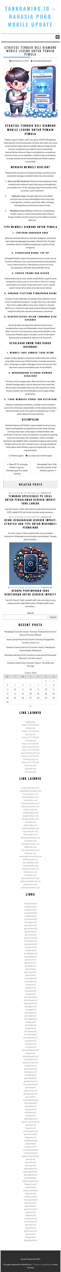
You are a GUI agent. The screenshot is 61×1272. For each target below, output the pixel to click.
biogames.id (30, 1028)
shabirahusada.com (30, 869)
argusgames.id (30, 1003)
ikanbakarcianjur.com (30, 844)
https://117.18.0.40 (30, 762)
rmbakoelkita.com (30, 812)
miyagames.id (30, 1065)
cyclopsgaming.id (30, 1150)
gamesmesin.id (30, 928)
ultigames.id (30, 1215)
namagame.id (30, 991)
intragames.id (30, 1031)
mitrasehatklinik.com (30, 850)
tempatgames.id (30, 1037)
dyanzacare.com (30, 884)
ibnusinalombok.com (30, 878)
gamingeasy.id (30, 1168)
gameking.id (30, 1228)
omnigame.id (30, 1047)
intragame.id (30, 1044)
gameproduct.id (30, 1093)
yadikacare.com (30, 872)
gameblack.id (30, 1106)
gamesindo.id (30, 931)
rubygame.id (30, 1009)
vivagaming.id (30, 916)
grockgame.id (30, 1015)
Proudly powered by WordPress (17, 1264)
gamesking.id (30, 1206)
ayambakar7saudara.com (30, 791)
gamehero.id (30, 966)
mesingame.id (30, 981)
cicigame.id (30, 1115)
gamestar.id (30, 975)
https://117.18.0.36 (30, 725)
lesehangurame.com (30, 787)
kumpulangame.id (30, 1056)
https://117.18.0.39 (30, 731)
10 (7, 689)
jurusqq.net (30, 734)
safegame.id (30, 1022)
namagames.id (30, 956)
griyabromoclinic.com (30, 887)
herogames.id (30, 941)
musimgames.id (30, 953)
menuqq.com (30, 771)
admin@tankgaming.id (42, 61)
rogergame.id (30, 1109)
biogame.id (30, 1053)
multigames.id (30, 1218)
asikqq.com (30, 722)
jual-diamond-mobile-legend (40, 456)
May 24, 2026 (16, 517)
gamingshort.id (30, 1081)
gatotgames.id (30, 1068)
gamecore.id (30, 959)
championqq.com (30, 759)
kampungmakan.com (30, 806)
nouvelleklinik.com (30, 862)
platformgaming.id (30, 1181)
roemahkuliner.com (30, 797)
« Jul (29, 706)
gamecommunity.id (30, 1156)
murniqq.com (30, 768)
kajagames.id (30, 1137)
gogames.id (30, 1212)
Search (30, 613)
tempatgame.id (30, 1059)
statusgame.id (30, 922)
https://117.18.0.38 (30, 750)
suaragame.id (30, 1040)
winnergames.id (30, 1000)
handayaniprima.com (30, 803)
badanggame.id (30, 1118)
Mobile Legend (17, 456)
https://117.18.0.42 (30, 737)
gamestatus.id (30, 1231)
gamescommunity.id (30, 1121)
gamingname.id (30, 1174)
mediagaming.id (30, 1140)
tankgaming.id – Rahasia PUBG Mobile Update (30, 16)
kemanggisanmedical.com (30, 856)
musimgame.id (30, 978)
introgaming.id (30, 1034)
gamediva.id (30, 969)
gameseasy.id (30, 1203)
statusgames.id (30, 1221)
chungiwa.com (30, 840)
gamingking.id (30, 1178)
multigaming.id (30, 1196)
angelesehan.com (30, 816)
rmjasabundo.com (30, 831)
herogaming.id (30, 903)
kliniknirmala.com (30, 859)
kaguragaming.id (30, 1171)
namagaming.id (30, 913)
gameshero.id (30, 925)
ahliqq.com (30, 728)
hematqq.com (30, 765)
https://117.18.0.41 (30, 743)
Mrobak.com (30, 822)
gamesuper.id (30, 972)
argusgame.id (30, 1012)
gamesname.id (30, 1209)
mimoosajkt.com (30, 834)
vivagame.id (30, 984)
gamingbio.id (30, 1025)
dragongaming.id (30, 1190)
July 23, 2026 (15, 493)
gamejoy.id (30, 1159)
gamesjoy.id (30, 1125)
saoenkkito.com (30, 800)
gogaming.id (30, 1187)
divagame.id (30, 987)
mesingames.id (30, 944)
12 (23, 689)
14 (38, 689)
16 (53, 689)
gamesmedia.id (30, 1134)
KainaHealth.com (30, 865)
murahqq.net (30, 740)
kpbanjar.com (30, 853)
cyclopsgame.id (30, 1153)
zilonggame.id (30, 1006)
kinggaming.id (30, 1184)
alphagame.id (30, 1112)
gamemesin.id (30, 962)
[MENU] (57, 37)
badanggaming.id (30, 1100)
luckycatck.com (30, 809)
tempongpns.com (30, 794)
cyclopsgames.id (30, 1131)
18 (15, 693)
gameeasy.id (30, 1224)
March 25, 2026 (15, 587)
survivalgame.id (30, 1019)
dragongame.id (30, 1240)
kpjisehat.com (30, 847)
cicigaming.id (30, 1075)
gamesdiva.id (30, 934)
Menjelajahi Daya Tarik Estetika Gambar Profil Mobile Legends (47, 467)
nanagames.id (30, 1146)
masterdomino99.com (30, 753)
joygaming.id (30, 1143)
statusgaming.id (30, 1199)
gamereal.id (30, 1087)
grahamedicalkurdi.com (30, 881)
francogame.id (30, 1103)
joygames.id (30, 1128)
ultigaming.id (30, 1193)
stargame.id (30, 994)
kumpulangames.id (30, 1050)
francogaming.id (30, 1084)
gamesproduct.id (30, 1062)
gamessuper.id (30, 938)
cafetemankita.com (30, 828)
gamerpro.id (30, 1165)
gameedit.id (30, 1097)
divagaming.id (30, 906)
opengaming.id (30, 997)
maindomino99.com (30, 746)
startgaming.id (30, 919)
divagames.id (30, 947)
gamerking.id (30, 1162)
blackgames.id (30, 1072)
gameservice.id (30, 1090)
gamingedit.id (30, 1078)
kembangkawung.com (30, 837)
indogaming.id (30, 909)
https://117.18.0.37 (30, 756)
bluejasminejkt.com (30, 819)
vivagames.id (30, 950)
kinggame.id (30, 1237)
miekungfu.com (30, 825)
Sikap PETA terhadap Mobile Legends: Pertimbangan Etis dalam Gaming (17, 469)
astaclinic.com (30, 875)
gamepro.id (30, 1234)
